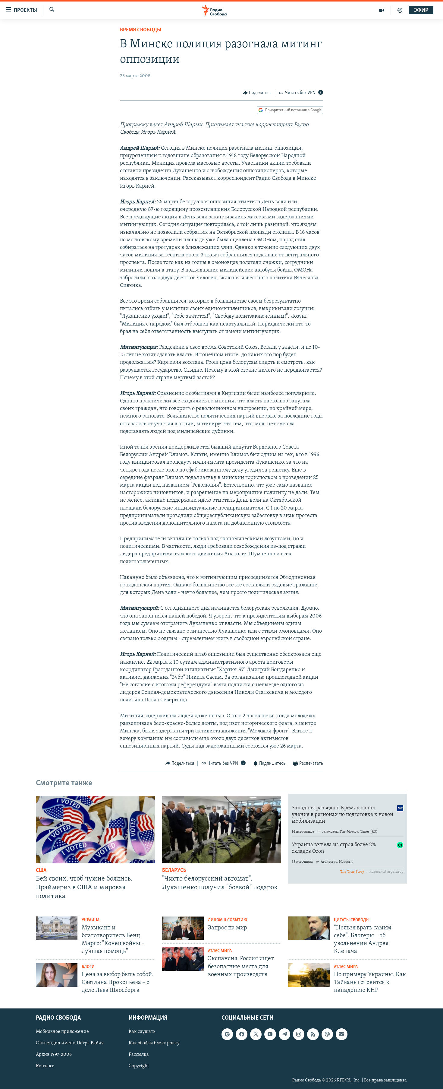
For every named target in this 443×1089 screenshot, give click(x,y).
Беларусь (174, 870)
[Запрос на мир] (183, 928)
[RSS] (313, 1034)
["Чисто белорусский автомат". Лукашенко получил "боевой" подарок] (221, 829)
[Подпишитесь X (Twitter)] (256, 1034)
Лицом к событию (227, 920)
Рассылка (139, 1054)
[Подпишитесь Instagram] (298, 1034)
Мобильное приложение (62, 1032)
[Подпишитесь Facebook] (241, 1034)
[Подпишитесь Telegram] (284, 1034)
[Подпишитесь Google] (227, 1034)
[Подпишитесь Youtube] (270, 1034)
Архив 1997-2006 (54, 1054)
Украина (90, 920)
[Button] (257, 93)
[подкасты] (400, 10)
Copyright (139, 1066)
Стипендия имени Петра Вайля (70, 1043)
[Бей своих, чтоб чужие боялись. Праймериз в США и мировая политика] (95, 829)
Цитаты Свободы (351, 920)
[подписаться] (341, 1034)
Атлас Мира (220, 951)
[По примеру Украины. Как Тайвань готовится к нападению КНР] (309, 975)
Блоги (88, 967)
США (41, 870)
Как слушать (142, 1032)
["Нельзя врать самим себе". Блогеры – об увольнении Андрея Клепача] (309, 928)
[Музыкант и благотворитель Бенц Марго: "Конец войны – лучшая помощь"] (56, 928)
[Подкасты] (327, 1034)
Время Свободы (140, 30)
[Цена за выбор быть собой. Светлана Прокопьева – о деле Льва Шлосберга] (56, 975)
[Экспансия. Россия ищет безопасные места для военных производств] (183, 959)
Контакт (45, 1066)
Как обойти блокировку (154, 1043)
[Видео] (381, 10)
